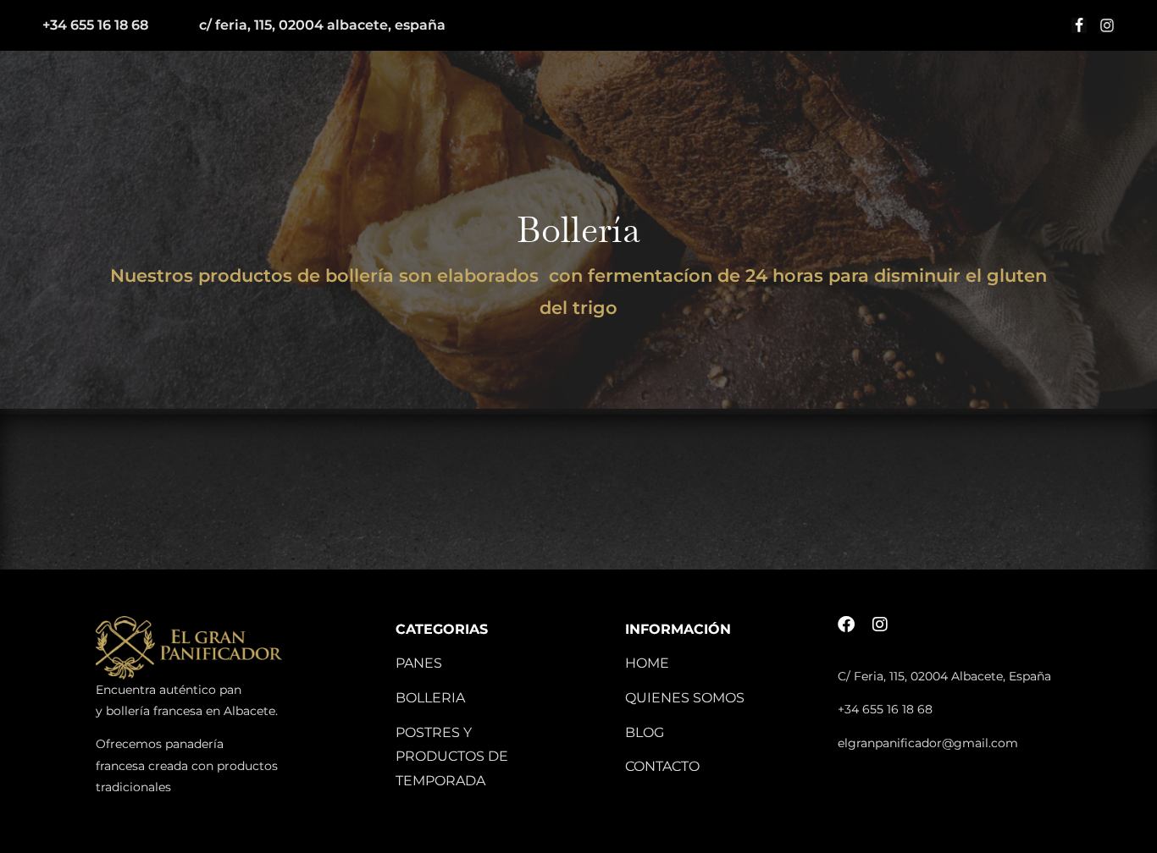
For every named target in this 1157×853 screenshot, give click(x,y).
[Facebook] (846, 624)
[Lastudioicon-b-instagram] (1107, 25)
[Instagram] (880, 624)
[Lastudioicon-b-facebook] (1079, 25)
